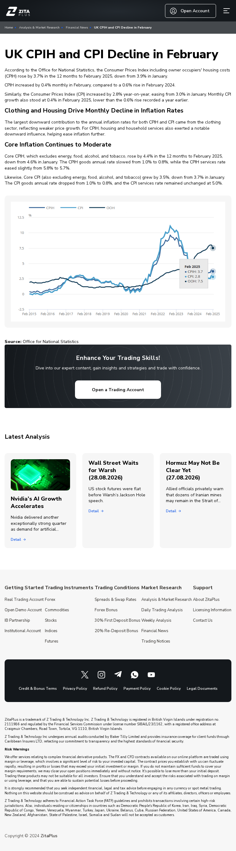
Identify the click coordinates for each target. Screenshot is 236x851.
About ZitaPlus (206, 599)
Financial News (77, 27)
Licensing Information (212, 610)
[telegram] (118, 674)
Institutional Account (23, 631)
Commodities (57, 610)
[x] (84, 674)
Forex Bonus (106, 610)
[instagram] (101, 674)
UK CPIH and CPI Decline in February (122, 27)
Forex (50, 599)
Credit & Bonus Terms (38, 688)
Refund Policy (105, 688)
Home (9, 27)
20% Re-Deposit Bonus (116, 631)
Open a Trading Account (118, 390)
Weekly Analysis (156, 620)
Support (203, 587)
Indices (51, 631)
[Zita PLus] (18, 11)
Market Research (161, 587)
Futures (51, 641)
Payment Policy (137, 688)
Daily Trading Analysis (162, 610)
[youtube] (151, 674)
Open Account (195, 11)
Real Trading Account (24, 599)
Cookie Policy (169, 688)
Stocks (51, 620)
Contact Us (203, 620)
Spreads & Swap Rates (115, 599)
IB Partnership (17, 620)
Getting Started (24, 587)
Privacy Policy (75, 688)
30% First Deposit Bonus (117, 620)
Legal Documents (202, 688)
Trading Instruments (69, 587)
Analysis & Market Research (39, 27)
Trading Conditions (117, 587)
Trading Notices (155, 641)
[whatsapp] (134, 674)
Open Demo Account (23, 610)
